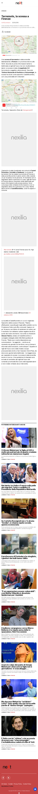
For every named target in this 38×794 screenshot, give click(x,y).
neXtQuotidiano (5, 22)
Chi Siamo (4, 784)
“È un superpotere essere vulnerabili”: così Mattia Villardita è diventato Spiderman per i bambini (18, 593)
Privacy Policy (18, 784)
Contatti (10, 784)
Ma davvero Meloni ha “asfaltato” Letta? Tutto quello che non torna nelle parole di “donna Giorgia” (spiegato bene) (18, 703)
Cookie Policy (27, 784)
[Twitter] (7, 776)
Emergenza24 (27, 110)
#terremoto (7, 250)
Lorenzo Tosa (5, 459)
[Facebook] (2, 776)
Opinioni (3, 11)
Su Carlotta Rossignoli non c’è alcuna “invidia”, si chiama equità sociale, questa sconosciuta (17, 523)
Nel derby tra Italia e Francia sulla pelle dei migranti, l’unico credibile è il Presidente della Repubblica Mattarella (18, 487)
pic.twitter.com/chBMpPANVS (14, 254)
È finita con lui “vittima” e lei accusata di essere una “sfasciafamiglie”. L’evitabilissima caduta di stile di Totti (18, 740)
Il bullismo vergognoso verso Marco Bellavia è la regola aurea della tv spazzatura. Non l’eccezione (17, 630)
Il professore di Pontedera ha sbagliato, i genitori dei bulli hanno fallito (18, 557)
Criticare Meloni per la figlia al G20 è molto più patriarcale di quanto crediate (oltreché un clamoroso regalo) (18, 452)
